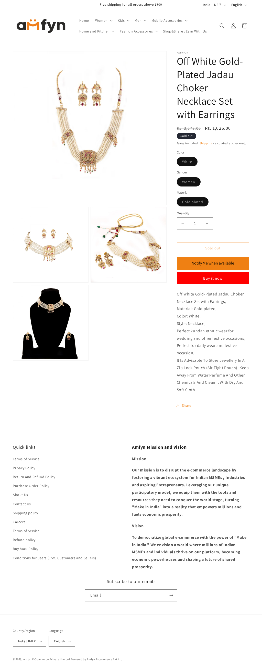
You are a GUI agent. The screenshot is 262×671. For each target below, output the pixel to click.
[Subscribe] (171, 595)
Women (191, 182)
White (190, 162)
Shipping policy (25, 513)
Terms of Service (26, 459)
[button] (103, 20)
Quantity (183, 213)
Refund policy (24, 539)
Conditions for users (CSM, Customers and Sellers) (54, 558)
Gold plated (195, 202)
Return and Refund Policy (34, 477)
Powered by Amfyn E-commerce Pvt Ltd (97, 659)
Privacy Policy (24, 468)
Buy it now (213, 278)
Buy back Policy (25, 548)
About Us (20, 494)
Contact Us (22, 504)
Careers (19, 522)
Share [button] (186, 405)
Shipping (206, 143)
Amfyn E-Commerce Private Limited (46, 659)
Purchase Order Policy (31, 485)
